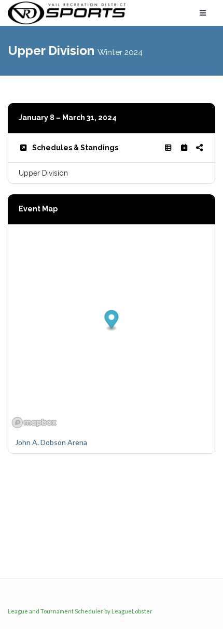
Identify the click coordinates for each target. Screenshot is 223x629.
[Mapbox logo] (34, 422)
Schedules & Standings (75, 148)
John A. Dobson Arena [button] (51, 442)
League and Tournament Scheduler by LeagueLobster (80, 611)
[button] (112, 320)
